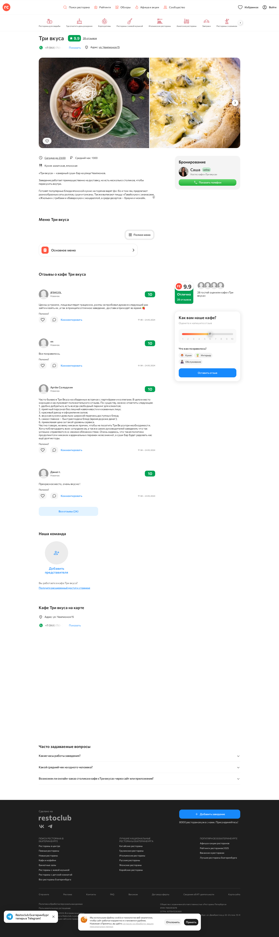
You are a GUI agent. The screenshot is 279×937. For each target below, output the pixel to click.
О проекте (44, 894)
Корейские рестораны (131, 870)
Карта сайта (234, 894)
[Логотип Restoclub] (6, 7)
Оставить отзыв (207, 372)
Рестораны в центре (49, 846)
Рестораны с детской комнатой (55, 874)
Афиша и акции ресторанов (214, 843)
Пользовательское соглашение (55, 908)
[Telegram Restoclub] (50, 826)
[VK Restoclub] (42, 826)
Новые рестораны (48, 855)
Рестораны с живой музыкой (54, 870)
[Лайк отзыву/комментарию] (42, 319)
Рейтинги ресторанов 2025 (214, 848)
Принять (191, 922)
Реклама (67, 894)
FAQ (112, 894)
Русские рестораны (129, 860)
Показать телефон (210, 182)
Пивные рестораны (49, 850)
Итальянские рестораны (132, 855)
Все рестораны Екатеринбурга (55, 879)
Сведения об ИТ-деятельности (198, 894)
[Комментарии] (54, 319)
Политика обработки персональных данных (61, 904)
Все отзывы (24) (68, 511)
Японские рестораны (130, 865)
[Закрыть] (53, 917)
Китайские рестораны (131, 846)
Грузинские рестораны (131, 850)
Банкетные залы (47, 865)
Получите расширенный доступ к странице (64, 587)
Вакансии (133, 894)
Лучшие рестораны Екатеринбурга (218, 857)
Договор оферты (160, 894)
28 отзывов (90, 38)
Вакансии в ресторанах (212, 852)
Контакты (91, 894)
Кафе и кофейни (47, 860)
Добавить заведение (212, 814)
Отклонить (173, 922)
